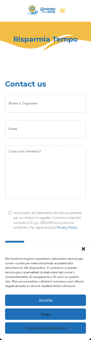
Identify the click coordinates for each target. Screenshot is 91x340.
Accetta (45, 300)
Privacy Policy (67, 227)
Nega (45, 314)
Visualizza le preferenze (45, 328)
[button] (83, 248)
